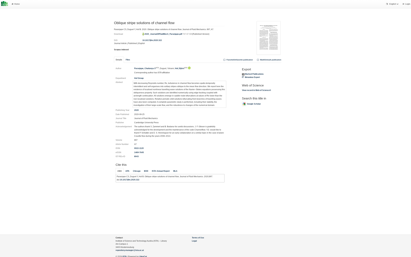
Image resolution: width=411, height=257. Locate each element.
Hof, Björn (181, 68)
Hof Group (139, 78)
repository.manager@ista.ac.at (130, 250)
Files (128, 60)
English (393, 4)
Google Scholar (254, 104)
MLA (175, 171)
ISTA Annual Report (161, 171)
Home (17, 4)
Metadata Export (252, 77)
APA (127, 171)
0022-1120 (139, 148)
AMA (119, 171)
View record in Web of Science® (256, 90)
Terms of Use (198, 238)
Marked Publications (254, 74)
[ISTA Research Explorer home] (4, 4)
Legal (194, 241)
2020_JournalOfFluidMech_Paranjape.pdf (163, 34)
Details (119, 60)
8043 (136, 156)
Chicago (136, 171)
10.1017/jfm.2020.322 (152, 40)
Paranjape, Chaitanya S (146, 68)
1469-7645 (139, 152)
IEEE (146, 171)
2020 (136, 110)
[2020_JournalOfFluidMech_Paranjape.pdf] (268, 37)
